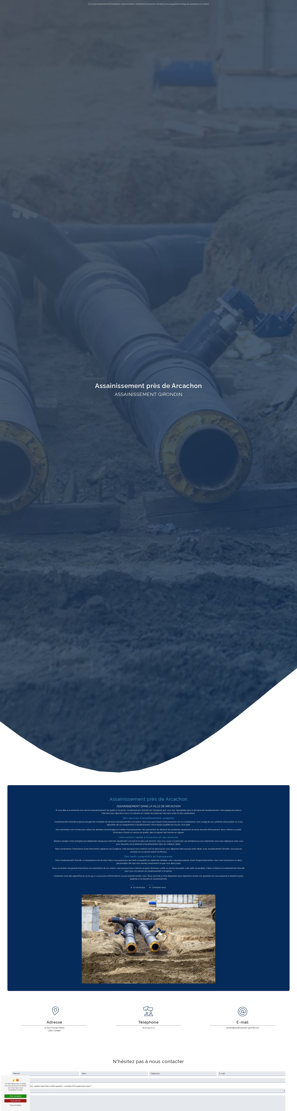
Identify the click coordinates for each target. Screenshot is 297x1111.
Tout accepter (15, 1096)
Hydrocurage (168, 4)
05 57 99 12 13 (148, 1028)
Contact (204, 4)
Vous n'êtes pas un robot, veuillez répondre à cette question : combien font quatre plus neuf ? (52, 1086)
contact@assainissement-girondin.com (242, 1028)
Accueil (92, 4)
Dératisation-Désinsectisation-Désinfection (128, 4)
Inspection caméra (154, 4)
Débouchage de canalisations (188, 4)
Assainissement (103, 4)
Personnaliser (15, 1105)
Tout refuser (15, 1101)
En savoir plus (139, 887)
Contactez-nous (159, 887)
